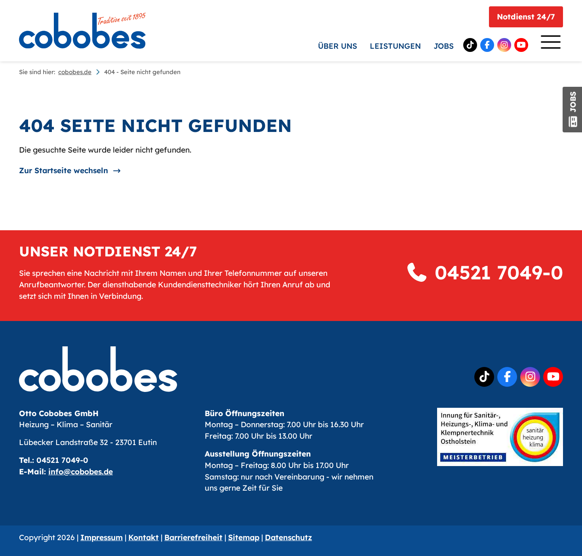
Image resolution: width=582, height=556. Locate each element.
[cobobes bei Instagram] (504, 45)
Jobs (444, 46)
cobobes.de (74, 72)
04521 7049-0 (496, 272)
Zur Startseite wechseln (63, 170)
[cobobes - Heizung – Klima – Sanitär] (82, 31)
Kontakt (143, 537)
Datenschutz (288, 537)
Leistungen (395, 46)
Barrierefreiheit (193, 537)
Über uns (337, 46)
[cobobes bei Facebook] (487, 45)
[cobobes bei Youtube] (521, 45)
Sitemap (243, 537)
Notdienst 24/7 (526, 16)
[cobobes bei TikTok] (470, 45)
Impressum (101, 537)
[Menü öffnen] (548, 44)
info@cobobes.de (80, 471)
